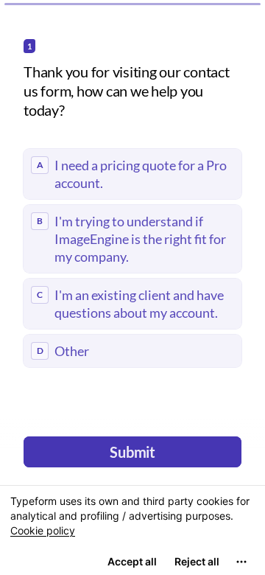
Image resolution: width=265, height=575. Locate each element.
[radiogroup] (132, 258)
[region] (132, 530)
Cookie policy (42, 530)
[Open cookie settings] (241, 561)
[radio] (132, 174)
